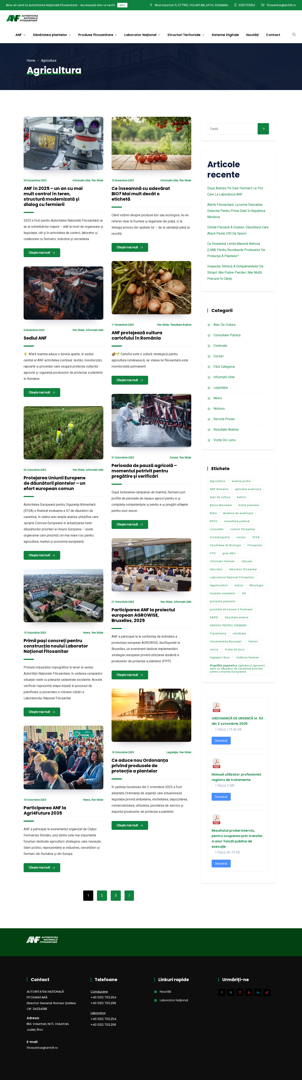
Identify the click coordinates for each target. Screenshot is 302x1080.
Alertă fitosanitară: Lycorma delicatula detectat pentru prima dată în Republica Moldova (236, 211)
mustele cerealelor (222, 593)
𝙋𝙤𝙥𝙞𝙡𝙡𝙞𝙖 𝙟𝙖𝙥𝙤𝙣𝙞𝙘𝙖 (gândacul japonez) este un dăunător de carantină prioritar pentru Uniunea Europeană (237, 668)
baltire (241, 497)
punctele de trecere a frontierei (231, 609)
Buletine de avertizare (238, 513)
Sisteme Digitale (225, 34)
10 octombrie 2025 (35, 799)
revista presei (224, 419)
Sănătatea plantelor (50, 34)
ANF (18, 34)
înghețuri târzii (220, 657)
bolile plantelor (249, 505)
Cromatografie (220, 537)
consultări (217, 529)
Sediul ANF (35, 338)
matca (239, 585)
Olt (244, 593)
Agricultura (217, 481)
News (86, 632)
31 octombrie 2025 (123, 457)
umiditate (239, 633)
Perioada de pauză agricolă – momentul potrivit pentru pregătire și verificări (144, 471)
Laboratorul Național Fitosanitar (232, 577)
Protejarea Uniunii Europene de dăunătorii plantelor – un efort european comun (54, 483)
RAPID (214, 617)
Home (31, 60)
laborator (216, 569)
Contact (273, 34)
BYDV (213, 521)
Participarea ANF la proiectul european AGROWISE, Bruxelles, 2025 (143, 615)
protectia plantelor (223, 601)
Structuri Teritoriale (184, 34)
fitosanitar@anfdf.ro (281, 5)
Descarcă (221, 740)
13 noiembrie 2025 (123, 180)
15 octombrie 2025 (35, 632)
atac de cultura (224, 325)
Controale (220, 346)
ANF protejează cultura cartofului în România (137, 335)
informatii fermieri (222, 561)
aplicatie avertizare (248, 489)
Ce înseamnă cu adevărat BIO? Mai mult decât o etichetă (141, 193)
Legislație (172, 752)
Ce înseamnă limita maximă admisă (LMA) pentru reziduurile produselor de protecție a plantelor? (236, 250)
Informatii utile (81, 180)
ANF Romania (219, 489)
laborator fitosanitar (243, 569)
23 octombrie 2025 (35, 469)
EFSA (256, 537)
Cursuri (174, 457)
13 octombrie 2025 (123, 752)
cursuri (241, 537)
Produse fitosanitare (95, 34)
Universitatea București (226, 641)
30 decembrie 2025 (35, 180)
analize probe (241, 481)
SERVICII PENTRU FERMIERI (228, 625)
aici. (122, 5)
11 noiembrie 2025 (123, 324)
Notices (219, 408)
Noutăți (252, 34)
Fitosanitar (255, 545)
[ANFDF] (22, 19)
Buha (213, 513)
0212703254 (247, 5)
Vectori (253, 641)
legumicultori (219, 585)
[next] (129, 895)
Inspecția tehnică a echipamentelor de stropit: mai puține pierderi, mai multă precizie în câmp (235, 272)
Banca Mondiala (221, 505)
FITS (213, 553)
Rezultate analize (181, 324)
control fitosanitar (242, 529)
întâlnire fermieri (247, 657)
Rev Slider (97, 180)
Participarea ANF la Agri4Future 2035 (45, 810)
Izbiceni (246, 561)
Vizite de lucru (224, 440)
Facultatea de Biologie (225, 545)
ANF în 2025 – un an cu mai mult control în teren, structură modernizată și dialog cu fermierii (53, 196)
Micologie (256, 585)
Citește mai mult (39, 252)
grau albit (229, 553)
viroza (214, 649)
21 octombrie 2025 (123, 601)
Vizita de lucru (235, 649)
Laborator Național (140, 34)
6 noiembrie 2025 (34, 330)
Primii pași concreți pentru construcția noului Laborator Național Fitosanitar (56, 646)
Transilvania (218, 633)
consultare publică (237, 521)
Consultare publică (227, 335)
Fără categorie (224, 367)
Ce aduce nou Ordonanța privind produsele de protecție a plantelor (140, 765)
